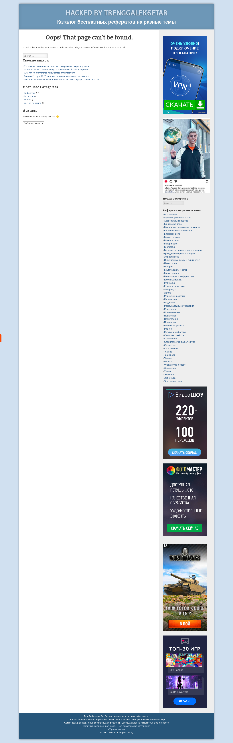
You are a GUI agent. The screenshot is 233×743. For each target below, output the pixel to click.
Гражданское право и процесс (179, 253)
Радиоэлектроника (174, 325)
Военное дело (171, 240)
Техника (168, 351)
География (169, 247)
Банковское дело (173, 224)
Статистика (170, 345)
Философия (170, 368)
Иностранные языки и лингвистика (182, 260)
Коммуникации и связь (175, 269)
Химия (167, 371)
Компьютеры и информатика (179, 276)
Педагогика (170, 315)
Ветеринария (171, 243)
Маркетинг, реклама (174, 296)
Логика (167, 292)
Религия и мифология (175, 332)
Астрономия (170, 214)
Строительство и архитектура (179, 341)
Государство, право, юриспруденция (183, 250)
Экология (169, 374)
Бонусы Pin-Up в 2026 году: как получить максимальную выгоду (56, 76)
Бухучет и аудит (172, 237)
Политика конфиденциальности (99, 726)
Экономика (169, 378)
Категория (29, 96)
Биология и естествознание (178, 230)
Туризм (167, 358)
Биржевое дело (172, 233)
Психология (170, 322)
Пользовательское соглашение (134, 726)
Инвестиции (170, 263)
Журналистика (171, 256)
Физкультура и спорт (174, 364)
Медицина (169, 302)
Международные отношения (179, 305)
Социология (170, 338)
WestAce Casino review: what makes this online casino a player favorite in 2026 (61, 79)
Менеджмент (171, 309)
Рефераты (29, 93)
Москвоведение (172, 312)
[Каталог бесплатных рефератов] (0, 338)
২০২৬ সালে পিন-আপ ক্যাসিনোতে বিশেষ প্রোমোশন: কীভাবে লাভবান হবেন (49, 72)
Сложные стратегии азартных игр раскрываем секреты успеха (56, 66)
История (168, 266)
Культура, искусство (174, 286)
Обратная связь (116, 729)
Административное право (177, 217)
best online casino (32, 102)
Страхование (171, 348)
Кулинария (169, 283)
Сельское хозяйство (174, 335)
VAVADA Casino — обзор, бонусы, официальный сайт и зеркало (56, 69)
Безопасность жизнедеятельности (182, 227)
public (27, 99)
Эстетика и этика (173, 381)
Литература (170, 289)
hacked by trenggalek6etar (116, 12)
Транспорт (169, 355)
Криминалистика (172, 279)
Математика (170, 299)
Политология (171, 319)
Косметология (171, 273)
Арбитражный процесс (176, 220)
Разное (168, 328)
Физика (168, 361)
